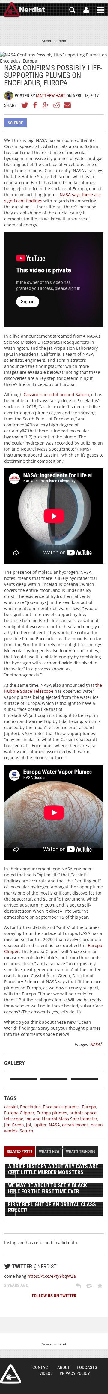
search (72, 10)
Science (15, 122)
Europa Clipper (19, 1113)
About (63, 1367)
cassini (11, 1107)
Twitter (25, 105)
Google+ (46, 105)
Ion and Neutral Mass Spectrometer (62, 1119)
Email (67, 105)
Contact (41, 1367)
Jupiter (40, 1125)
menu (100, 10)
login (86, 10)
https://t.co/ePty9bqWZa (52, 1276)
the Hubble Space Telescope (53, 688)
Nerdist (24, 10)
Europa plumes (52, 1113)
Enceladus (30, 1107)
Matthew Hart (50, 95)
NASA (95, 1044)
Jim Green (14, 1125)
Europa (89, 1107)
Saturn (26, 1131)
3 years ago (16, 1285)
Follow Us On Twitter (54, 1296)
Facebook (35, 105)
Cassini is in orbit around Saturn (56, 394)
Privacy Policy (75, 1373)
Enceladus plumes (61, 1107)
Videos (46, 1373)
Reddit (56, 105)
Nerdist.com (10, 1374)
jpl (28, 1125)
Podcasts (87, 1367)
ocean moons (75, 1125)
